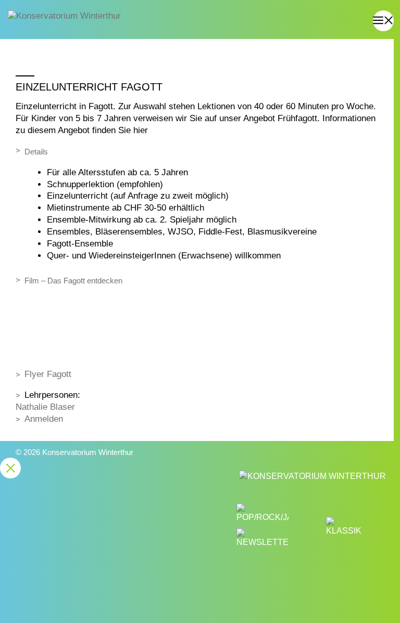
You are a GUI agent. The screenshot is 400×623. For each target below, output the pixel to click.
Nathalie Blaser (45, 407)
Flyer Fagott (47, 374)
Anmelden (43, 419)
